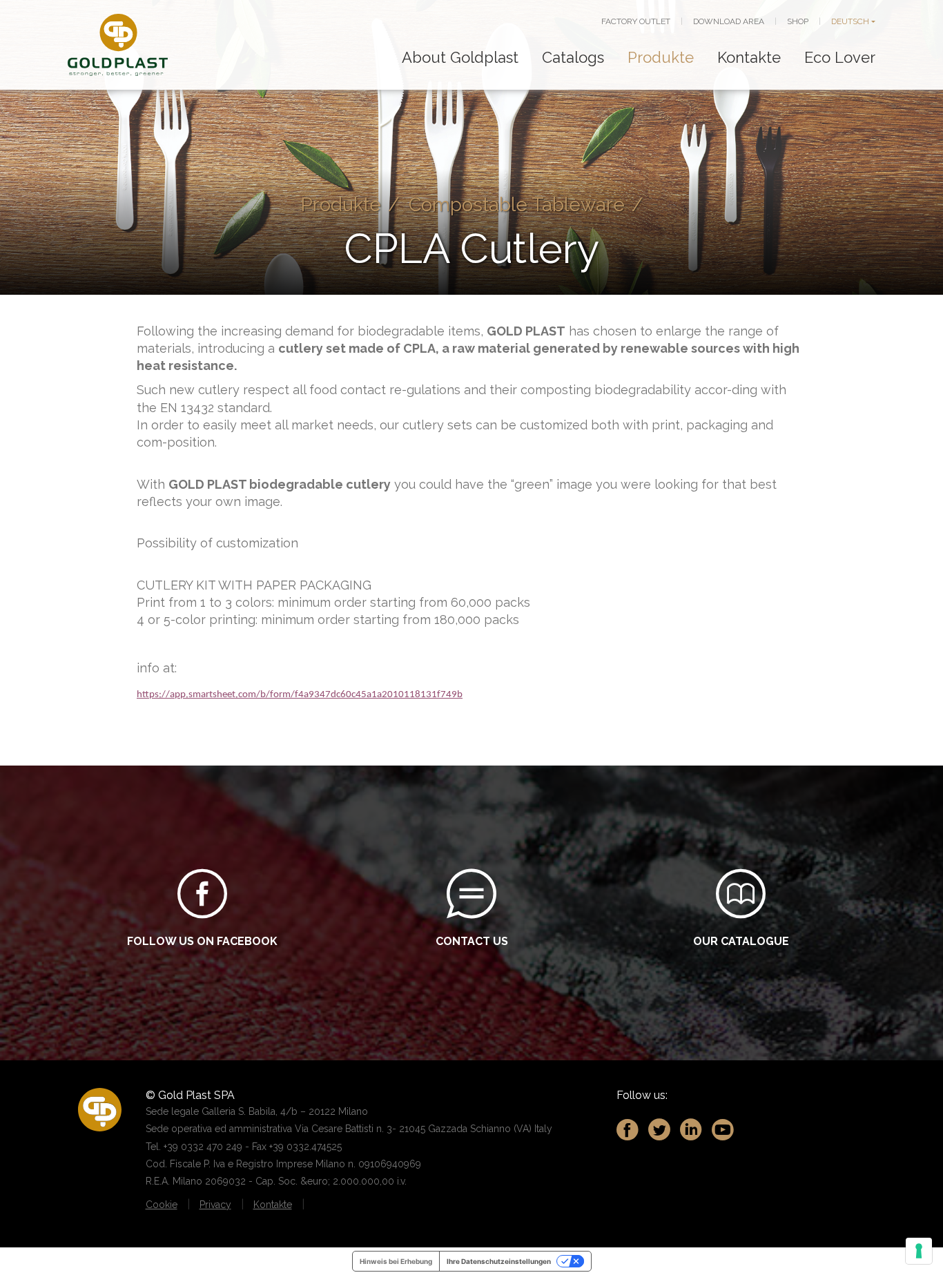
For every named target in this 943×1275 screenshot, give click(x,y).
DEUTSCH (850, 21)
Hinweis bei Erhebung (396, 1261)
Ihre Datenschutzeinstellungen (499, 1261)
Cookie (161, 1204)
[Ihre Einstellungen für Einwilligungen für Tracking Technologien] (919, 1251)
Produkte (661, 57)
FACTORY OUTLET (635, 21)
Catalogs (573, 57)
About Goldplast (460, 57)
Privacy (215, 1204)
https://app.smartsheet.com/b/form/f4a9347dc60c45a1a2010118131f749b (300, 695)
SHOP (797, 21)
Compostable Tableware (517, 204)
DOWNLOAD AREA (728, 21)
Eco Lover (839, 57)
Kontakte (749, 57)
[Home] (118, 45)
